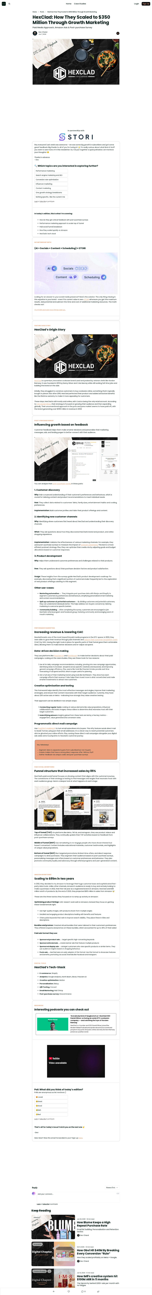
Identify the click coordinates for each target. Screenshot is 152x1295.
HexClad (37, 380)
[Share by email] (117, 33)
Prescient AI (59, 655)
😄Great (39, 1101)
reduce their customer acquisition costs (100, 639)
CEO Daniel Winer (44, 404)
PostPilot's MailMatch (46, 728)
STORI (86, 299)
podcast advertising (89, 545)
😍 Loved (39, 1097)
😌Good (39, 1106)
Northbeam (72, 655)
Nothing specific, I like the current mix (50, 197)
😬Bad (38, 1114)
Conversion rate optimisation (47, 179)
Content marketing (43, 188)
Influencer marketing (44, 184)
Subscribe (43, 201)
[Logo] (4, 4)
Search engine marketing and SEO (49, 175)
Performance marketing (45, 171)
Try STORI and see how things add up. (50, 310)
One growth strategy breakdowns (49, 192)
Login (36, 201)
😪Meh (38, 1110)
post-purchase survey (62, 483)
